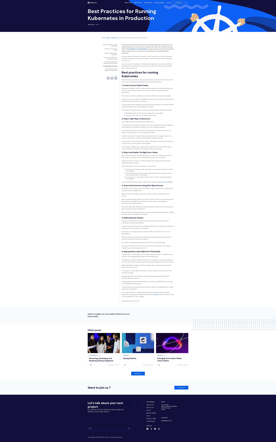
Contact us (181, 387)
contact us (178, 2)
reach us (156, 294)
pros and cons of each (165, 182)
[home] (92, 3)
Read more (138, 373)
